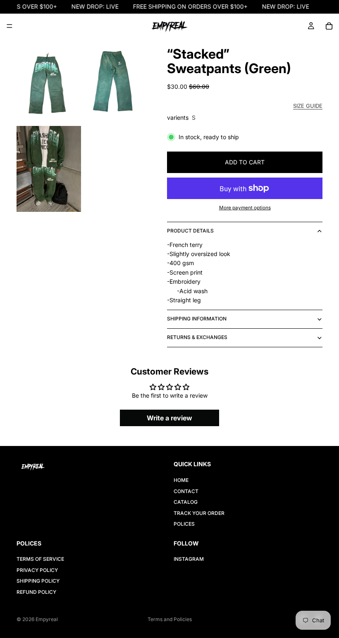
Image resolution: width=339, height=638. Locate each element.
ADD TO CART (245, 162)
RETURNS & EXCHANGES (197, 337)
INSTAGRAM (189, 559)
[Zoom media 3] (49, 169)
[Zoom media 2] (115, 81)
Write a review (169, 418)
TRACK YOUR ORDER (199, 513)
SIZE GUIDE (307, 105)
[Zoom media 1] (49, 81)
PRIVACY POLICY (37, 570)
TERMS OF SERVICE (40, 559)
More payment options (245, 208)
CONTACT (186, 491)
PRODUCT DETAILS (190, 231)
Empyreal (47, 619)
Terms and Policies (170, 619)
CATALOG (186, 502)
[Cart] (329, 26)
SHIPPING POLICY (38, 581)
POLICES (184, 524)
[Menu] (9, 26)
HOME (181, 480)
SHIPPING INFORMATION (197, 318)
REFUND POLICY (36, 592)
